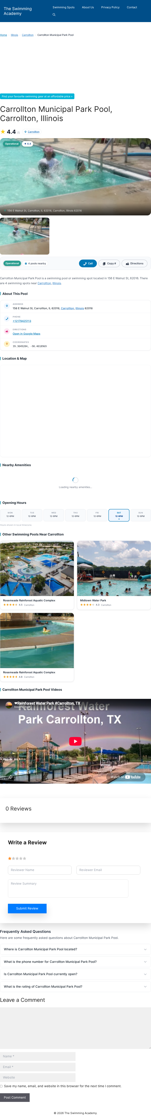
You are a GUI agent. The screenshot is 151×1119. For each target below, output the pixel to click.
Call (90, 263)
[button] (54, 14)
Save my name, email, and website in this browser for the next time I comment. (63, 1086)
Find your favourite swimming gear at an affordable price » (37, 96)
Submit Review (27, 908)
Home (3, 34)
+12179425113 (22, 320)
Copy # (111, 263)
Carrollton (28, 34)
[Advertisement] (75, 66)
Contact (132, 7)
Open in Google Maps (26, 333)
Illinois (14, 34)
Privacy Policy (110, 7)
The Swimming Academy (18, 11)
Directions (136, 263)
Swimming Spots (64, 7)
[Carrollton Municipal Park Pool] (24, 236)
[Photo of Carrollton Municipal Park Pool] (75, 176)
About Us (88, 7)
